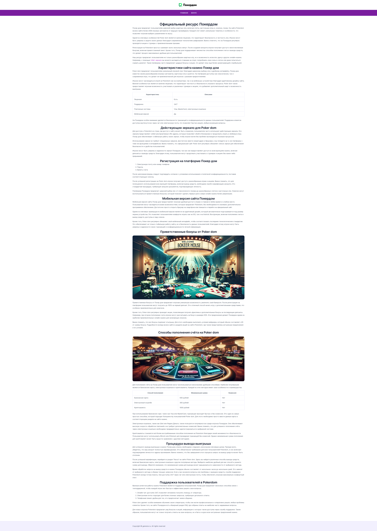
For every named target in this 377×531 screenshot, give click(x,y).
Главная (184, 13)
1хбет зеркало (156, 60)
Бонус (194, 13)
